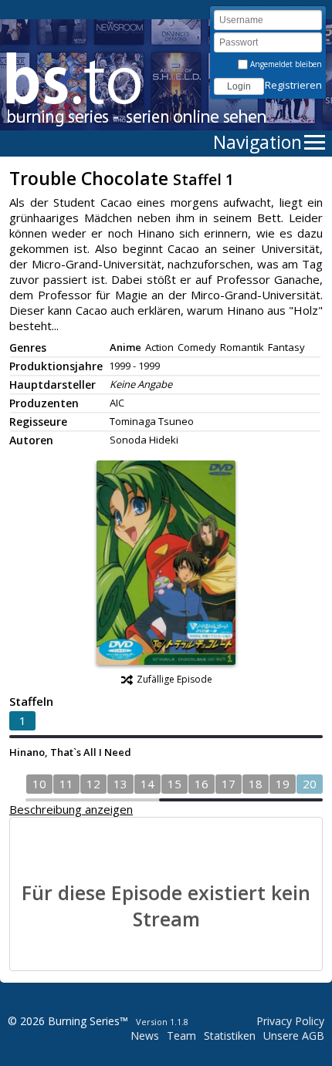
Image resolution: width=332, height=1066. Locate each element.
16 (201, 783)
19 (283, 783)
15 (174, 783)
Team (181, 1035)
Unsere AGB (293, 1035)
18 (256, 783)
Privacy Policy (290, 1021)
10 (39, 783)
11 (66, 783)
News (144, 1035)
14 (147, 783)
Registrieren (293, 85)
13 (120, 783)
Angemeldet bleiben (285, 64)
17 (228, 783)
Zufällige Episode (174, 679)
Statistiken (230, 1035)
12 (93, 783)
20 (310, 783)
